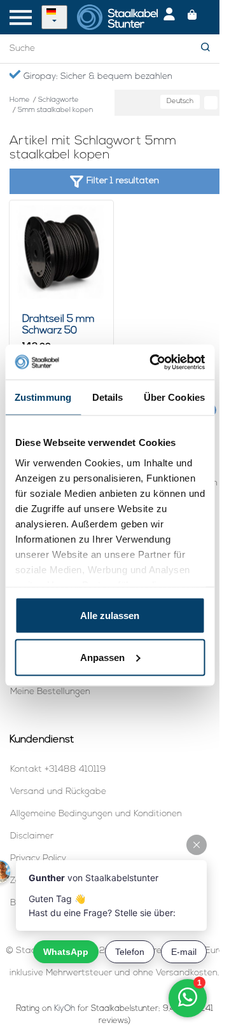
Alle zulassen (109, 615)
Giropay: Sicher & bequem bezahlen (96, 76)
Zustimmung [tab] (43, 397)
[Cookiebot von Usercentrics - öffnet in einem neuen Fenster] (153, 362)
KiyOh (64, 1009)
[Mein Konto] (169, 17)
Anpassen (102, 656)
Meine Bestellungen (50, 692)
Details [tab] (107, 397)
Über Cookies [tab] (174, 397)
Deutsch (180, 101)
